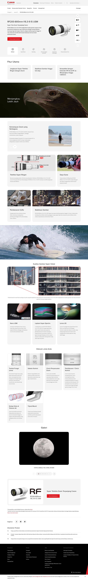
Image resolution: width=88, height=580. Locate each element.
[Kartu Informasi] (25, 492)
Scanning (28, 554)
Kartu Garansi (47, 559)
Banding (33, 51)
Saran (8, 559)
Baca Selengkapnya (53, 496)
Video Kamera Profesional (31, 557)
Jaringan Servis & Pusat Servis (51, 552)
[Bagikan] (16, 521)
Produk (9, 8)
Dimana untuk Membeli (49, 550)
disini (31, 509)
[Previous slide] (77, 45)
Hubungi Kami (41, 8)
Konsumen (36, 3)
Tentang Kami (10, 550)
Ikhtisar (12, 51)
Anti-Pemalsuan (48, 561)
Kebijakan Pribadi (10, 554)
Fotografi (28, 550)
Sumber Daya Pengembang (68, 552)
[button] (38, 473)
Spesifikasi (23, 51)
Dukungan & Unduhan (67, 550)
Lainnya (27, 559)
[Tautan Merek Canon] (10, 3)
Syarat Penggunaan (11, 552)
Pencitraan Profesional (45, 3)
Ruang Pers (29, 8)
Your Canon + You (48, 567)
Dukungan (78, 8)
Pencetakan (28, 552)
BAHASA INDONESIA (74, 3)
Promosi (35, 8)
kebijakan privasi (46, 576)
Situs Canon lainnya (77, 572)
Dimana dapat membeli (15, 39)
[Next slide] (77, 15)
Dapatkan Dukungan (54, 52)
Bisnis (52, 3)
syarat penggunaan (36, 576)
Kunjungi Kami (10, 561)
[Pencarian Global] (67, 3)
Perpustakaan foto (65, 51)
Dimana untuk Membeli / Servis (19, 8)
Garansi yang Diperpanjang (50, 557)
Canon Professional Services (50, 554)
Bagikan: (10, 522)
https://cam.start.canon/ (12, 512)
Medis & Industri (58, 3)
